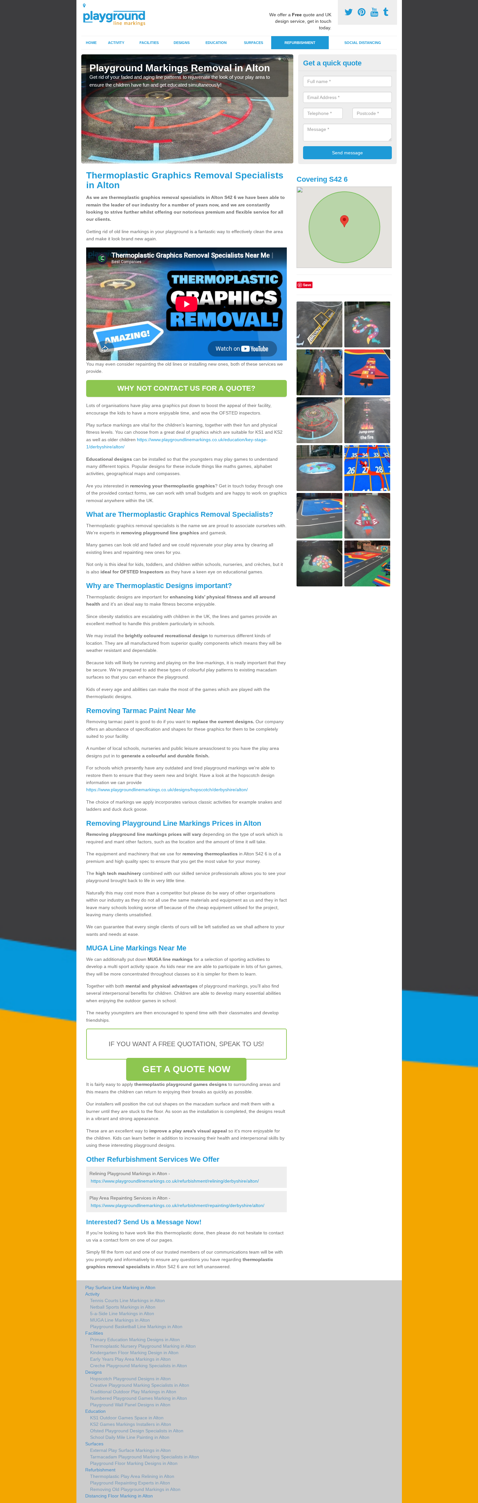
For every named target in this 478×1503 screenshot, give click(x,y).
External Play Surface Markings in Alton (130, 1450)
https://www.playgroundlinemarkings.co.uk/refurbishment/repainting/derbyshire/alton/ (177, 1205)
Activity (116, 43)
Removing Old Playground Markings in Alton (135, 1489)
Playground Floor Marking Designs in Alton (134, 1463)
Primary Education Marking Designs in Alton (135, 1339)
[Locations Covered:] (84, 5)
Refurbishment (300, 43)
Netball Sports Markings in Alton (122, 1307)
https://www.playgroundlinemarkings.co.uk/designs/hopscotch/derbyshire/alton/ (167, 789)
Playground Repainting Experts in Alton (130, 1482)
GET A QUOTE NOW (186, 1069)
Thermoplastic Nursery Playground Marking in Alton (143, 1346)
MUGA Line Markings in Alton (120, 1320)
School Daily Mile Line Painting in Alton (129, 1437)
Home (91, 43)
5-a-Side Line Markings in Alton (122, 1313)
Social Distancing (362, 43)
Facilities (149, 43)
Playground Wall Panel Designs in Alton (130, 1404)
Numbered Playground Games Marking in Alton (138, 1398)
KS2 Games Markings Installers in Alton (130, 1424)
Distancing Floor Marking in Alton (119, 1495)
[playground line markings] (118, 17)
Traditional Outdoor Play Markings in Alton (133, 1391)
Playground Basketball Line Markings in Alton (136, 1326)
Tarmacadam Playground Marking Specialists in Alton (144, 1456)
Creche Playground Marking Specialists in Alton (138, 1365)
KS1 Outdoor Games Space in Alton (127, 1417)
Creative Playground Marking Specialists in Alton (139, 1385)
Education (216, 43)
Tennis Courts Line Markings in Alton (127, 1300)
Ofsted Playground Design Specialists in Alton (136, 1430)
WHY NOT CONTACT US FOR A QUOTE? (186, 388)
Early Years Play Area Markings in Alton (130, 1359)
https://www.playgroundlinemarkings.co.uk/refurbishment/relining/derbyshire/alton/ (175, 1181)
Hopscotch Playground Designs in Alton (130, 1378)
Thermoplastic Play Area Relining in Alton (132, 1476)
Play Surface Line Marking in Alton (120, 1287)
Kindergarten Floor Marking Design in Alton (134, 1352)
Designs (182, 43)
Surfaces (253, 43)
